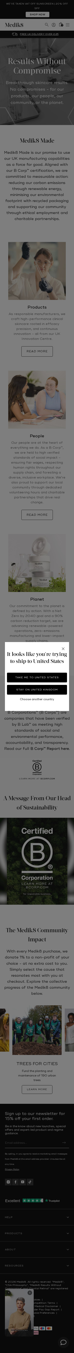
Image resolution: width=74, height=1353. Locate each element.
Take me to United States (37, 677)
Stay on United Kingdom (37, 689)
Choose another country (37, 699)
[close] (63, 649)
